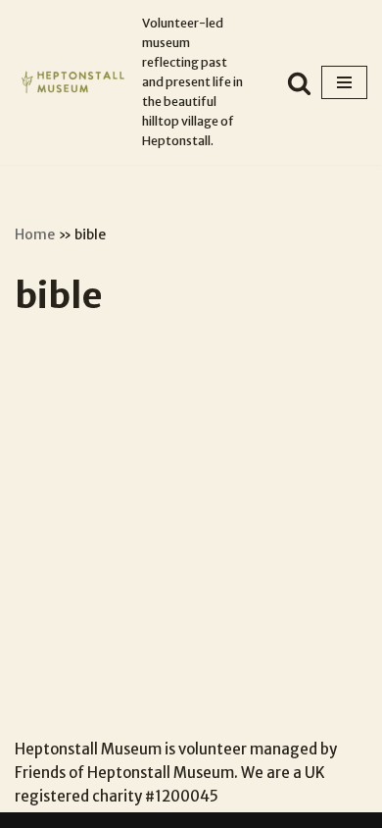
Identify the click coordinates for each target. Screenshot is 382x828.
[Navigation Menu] (344, 82)
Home (35, 234)
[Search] (299, 83)
